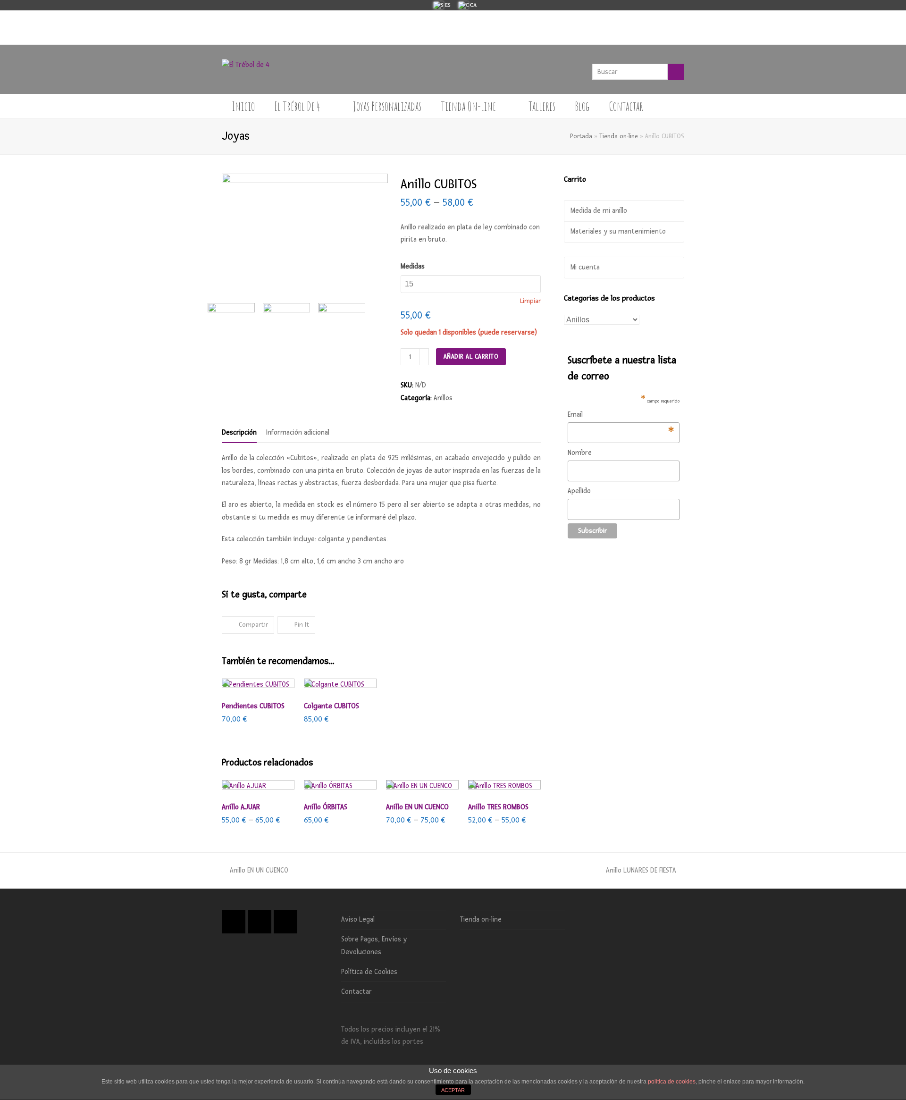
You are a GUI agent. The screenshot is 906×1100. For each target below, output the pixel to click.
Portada (581, 136)
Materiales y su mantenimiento (618, 231)
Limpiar (530, 301)
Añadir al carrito (471, 357)
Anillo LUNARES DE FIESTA (641, 870)
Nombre (580, 452)
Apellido (579, 491)
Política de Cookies (369, 971)
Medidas (413, 266)
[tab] (239, 432)
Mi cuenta (585, 267)
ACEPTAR (453, 1090)
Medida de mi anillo (598, 210)
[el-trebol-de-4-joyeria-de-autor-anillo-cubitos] (235, 320)
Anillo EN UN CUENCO (258, 870)
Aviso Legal (358, 919)
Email (621, 415)
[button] (248, 625)
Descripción (239, 432)
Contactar (356, 991)
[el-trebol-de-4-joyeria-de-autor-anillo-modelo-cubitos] (290, 320)
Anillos (443, 398)
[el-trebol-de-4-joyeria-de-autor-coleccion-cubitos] (345, 320)
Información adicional (297, 432)
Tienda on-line (618, 136)
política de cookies (672, 1081)
